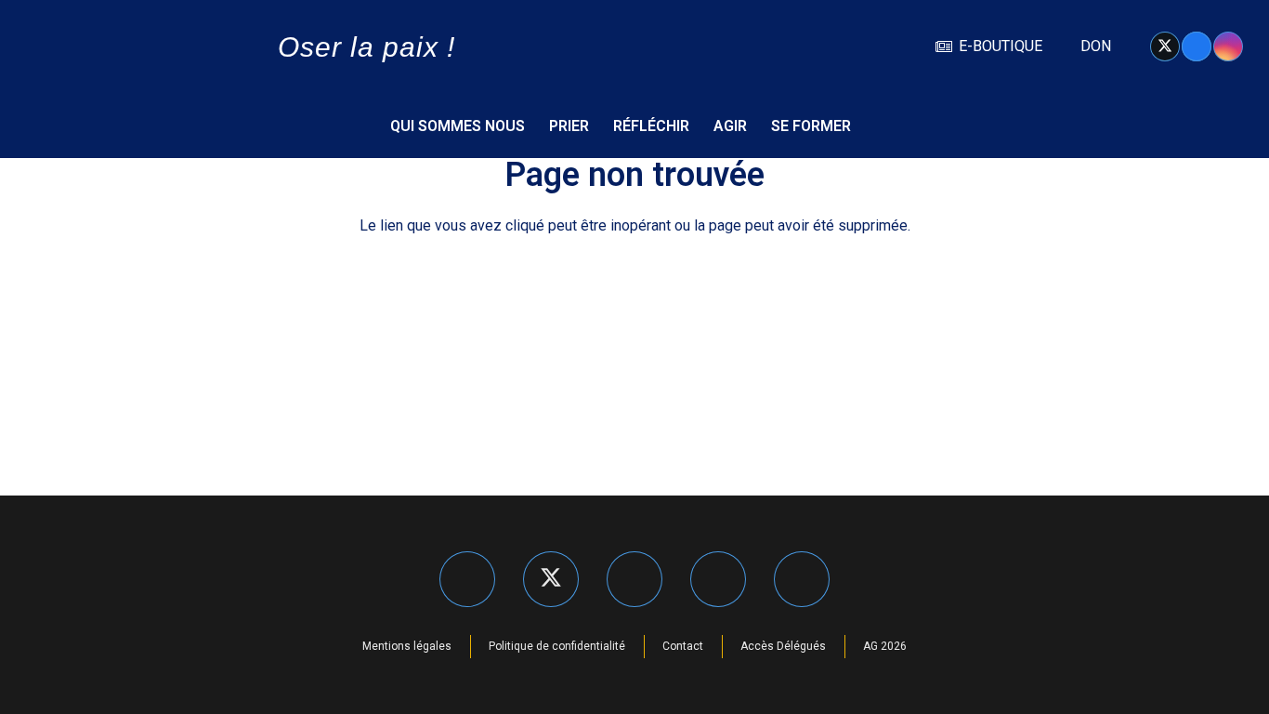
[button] (1214, 125)
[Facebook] (1196, 46)
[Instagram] (1228, 46)
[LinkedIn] (718, 579)
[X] (1165, 46)
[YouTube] (802, 579)
